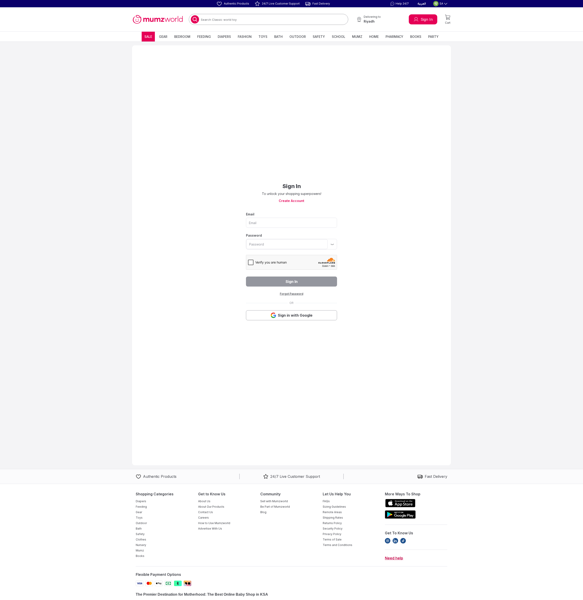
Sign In (427, 19)
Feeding (204, 37)
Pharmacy (394, 37)
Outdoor (297, 37)
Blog (263, 512)
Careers (203, 517)
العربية (421, 3)
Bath (278, 37)
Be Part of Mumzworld (275, 506)
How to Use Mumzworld (214, 523)
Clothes (141, 539)
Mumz (357, 37)
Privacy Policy (332, 534)
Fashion (245, 37)
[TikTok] (403, 540)
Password (254, 235)
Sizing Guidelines (334, 506)
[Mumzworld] (157, 19)
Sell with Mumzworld (274, 501)
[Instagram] (387, 540)
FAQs (326, 501)
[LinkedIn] (395, 540)
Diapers (224, 37)
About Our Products (211, 506)
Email (250, 214)
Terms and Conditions (337, 545)
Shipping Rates (333, 517)
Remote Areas (332, 512)
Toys (262, 37)
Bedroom (182, 37)
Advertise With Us (210, 528)
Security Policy (333, 528)
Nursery (141, 545)
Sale (148, 37)
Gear (163, 37)
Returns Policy (332, 523)
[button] (399, 3)
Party (433, 37)
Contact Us (205, 512)
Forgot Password (291, 293)
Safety (319, 37)
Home (374, 37)
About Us (204, 501)
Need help (394, 558)
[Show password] (332, 244)
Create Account (291, 201)
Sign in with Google (295, 315)
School (338, 37)
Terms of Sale (332, 539)
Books (415, 37)
